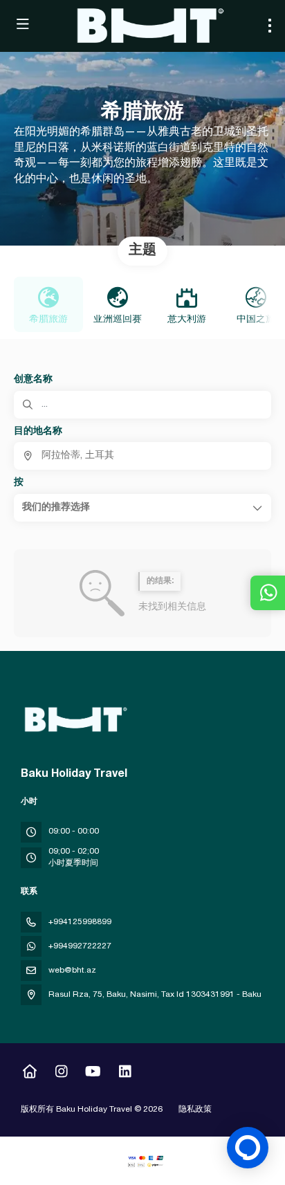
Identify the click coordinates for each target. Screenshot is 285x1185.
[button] (142, 508)
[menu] (269, 25)
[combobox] (142, 456)
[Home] (29, 1074)
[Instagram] (61, 1074)
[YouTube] (93, 1074)
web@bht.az (72, 970)
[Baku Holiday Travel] (74, 719)
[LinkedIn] (125, 1074)
